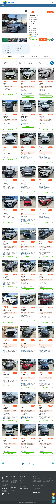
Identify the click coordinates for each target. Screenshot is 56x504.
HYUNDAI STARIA (5, 117)
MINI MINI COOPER (42, 212)
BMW (8, 5)
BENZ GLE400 (5, 182)
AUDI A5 (4, 150)
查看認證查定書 (34, 36)
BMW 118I (40, 244)
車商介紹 (46, 56)
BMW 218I (40, 150)
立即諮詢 (34, 39)
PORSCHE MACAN (6, 375)
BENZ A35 (4, 84)
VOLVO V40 (41, 84)
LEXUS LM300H (23, 441)
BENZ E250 (40, 408)
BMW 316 (22, 150)
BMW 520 (22, 182)
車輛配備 (21, 56)
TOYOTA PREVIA (5, 408)
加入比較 (15, 81)
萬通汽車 (7, 88)
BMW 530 (40, 375)
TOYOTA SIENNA (5, 277)
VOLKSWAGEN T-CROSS (25, 117)
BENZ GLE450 (23, 84)
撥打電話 (43, 39)
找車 (5, 5)
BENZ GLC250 (5, 212)
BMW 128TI (22, 212)
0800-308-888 (37, 488)
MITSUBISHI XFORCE (42, 117)
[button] (9, 78)
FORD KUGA (40, 310)
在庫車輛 (10, 56)
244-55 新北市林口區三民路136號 (40, 485)
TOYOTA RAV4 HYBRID (7, 310)
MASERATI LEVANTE (24, 342)
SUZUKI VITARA (41, 277)
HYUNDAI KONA (5, 342)
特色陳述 (34, 56)
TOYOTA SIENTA (23, 310)
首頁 (3, 5)
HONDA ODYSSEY (23, 277)
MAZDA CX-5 (41, 441)
